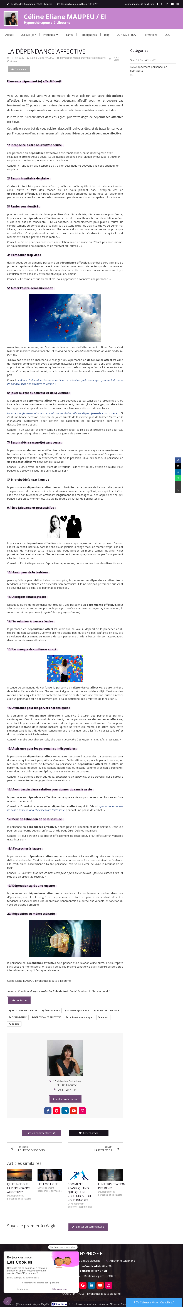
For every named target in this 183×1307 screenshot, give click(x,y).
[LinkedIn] (167, 5)
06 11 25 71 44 (67, 1089)
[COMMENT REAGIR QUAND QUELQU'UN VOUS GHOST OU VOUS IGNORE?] (80, 1175)
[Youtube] (172, 5)
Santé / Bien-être (141, 60)
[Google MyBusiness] (162, 5)
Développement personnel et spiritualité (148, 68)
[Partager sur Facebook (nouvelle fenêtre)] (178, 460)
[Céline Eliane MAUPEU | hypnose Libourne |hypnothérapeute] (11, 18)
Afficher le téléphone (122, 1260)
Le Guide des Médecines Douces (112, 1304)
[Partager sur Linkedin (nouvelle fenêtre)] (178, 472)
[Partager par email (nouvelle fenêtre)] (178, 484)
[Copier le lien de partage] (178, 490)
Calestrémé (60, 991)
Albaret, (86, 991)
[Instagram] (177, 5)
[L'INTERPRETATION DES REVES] (110, 1175)
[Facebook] (157, 5)
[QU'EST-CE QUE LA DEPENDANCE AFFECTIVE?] (19, 1175)
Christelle (75, 991)
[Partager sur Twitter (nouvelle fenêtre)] (178, 466)
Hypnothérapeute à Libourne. (53, 980)
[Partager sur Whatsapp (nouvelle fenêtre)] (178, 478)
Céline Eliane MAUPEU (21, 980)
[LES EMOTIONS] (50, 1175)
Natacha (47, 991)
